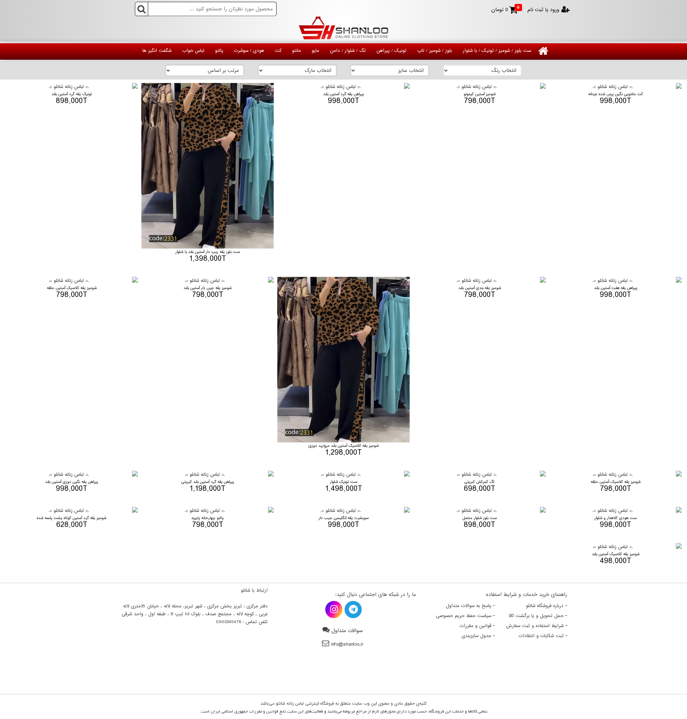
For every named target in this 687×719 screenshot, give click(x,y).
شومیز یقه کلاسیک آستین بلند (615, 554)
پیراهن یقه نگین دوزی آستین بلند (71, 482)
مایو (315, 51)
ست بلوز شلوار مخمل (480, 518)
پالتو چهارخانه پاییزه (208, 518)
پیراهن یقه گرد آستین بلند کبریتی (207, 482)
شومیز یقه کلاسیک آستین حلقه (72, 288)
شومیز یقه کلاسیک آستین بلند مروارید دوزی (343, 445)
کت (278, 51)
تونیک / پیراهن (391, 51)
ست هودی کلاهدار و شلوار (615, 518)
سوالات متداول (347, 630)
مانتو (296, 51)
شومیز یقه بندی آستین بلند (479, 288)
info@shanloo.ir (347, 644)
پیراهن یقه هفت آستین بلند (615, 288)
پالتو (219, 51)
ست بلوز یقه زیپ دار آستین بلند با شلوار (207, 252)
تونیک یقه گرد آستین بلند (72, 94)
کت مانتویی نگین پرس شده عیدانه (615, 94)
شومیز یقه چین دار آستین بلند (208, 288)
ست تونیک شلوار (343, 482)
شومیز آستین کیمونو (480, 94)
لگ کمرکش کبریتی (479, 482)
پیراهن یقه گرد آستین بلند (343, 94)
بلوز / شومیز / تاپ (434, 51)
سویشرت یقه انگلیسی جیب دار (343, 518)
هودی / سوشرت (249, 51)
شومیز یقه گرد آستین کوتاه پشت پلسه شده (71, 518)
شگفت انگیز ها (156, 51)
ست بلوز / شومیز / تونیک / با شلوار (497, 51)
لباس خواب (193, 51)
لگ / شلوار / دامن (348, 51)
